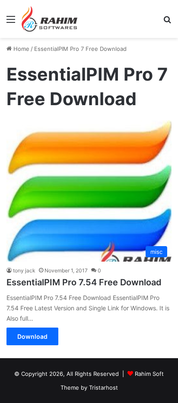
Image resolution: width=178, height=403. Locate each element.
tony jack (24, 270)
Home (20, 48)
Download (32, 336)
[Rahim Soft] (50, 19)
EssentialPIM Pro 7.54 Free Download (84, 282)
